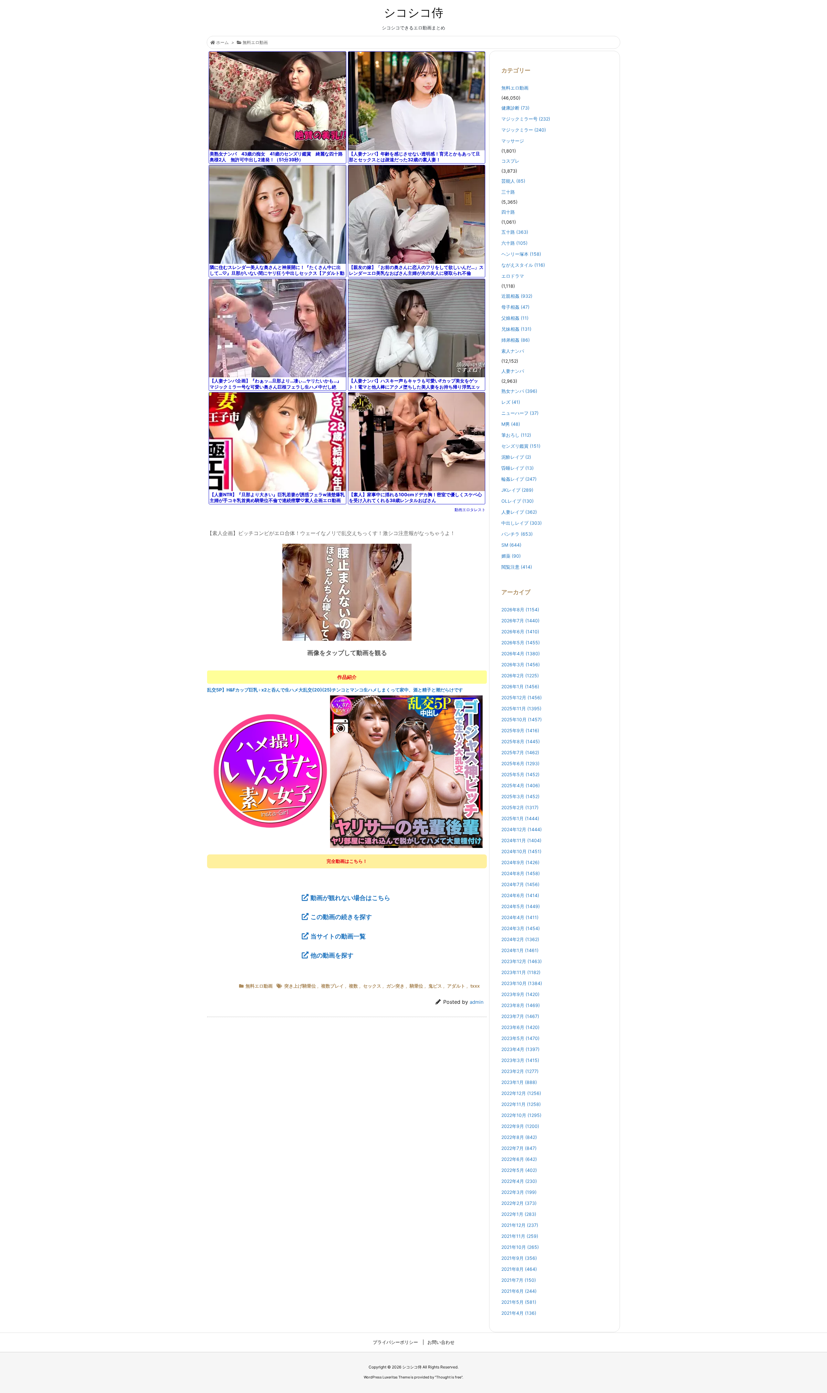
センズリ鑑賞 (520, 446)
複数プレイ (332, 986)
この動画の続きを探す (341, 917)
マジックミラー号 (525, 119)
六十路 (514, 243)
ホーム (222, 42)
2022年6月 (519, 1159)
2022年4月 (519, 1181)
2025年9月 (520, 730)
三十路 (508, 192)
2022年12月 (521, 1093)
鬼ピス (435, 986)
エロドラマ (512, 276)
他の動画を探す (331, 955)
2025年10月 (521, 719)
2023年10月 (521, 983)
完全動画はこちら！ (347, 861)
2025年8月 (520, 741)
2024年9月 (520, 862)
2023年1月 (519, 1082)
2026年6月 (520, 631)
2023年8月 (520, 1005)
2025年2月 (520, 807)
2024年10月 (521, 851)
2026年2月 (520, 675)
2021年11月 (519, 1236)
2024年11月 (521, 840)
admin (477, 1002)
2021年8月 (519, 1269)
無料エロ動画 (255, 42)
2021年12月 (519, 1225)
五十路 (514, 232)
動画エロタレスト (470, 509)
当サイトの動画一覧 (338, 936)
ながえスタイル (523, 265)
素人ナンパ (512, 351)
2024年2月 (520, 939)
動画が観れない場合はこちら (350, 898)
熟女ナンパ (519, 391)
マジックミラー (523, 130)
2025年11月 (521, 708)
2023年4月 (520, 1049)
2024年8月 (520, 873)
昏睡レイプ (517, 468)
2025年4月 (520, 785)
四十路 (508, 212)
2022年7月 (519, 1148)
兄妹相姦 (516, 329)
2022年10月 (521, 1115)
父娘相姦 (515, 318)
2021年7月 (518, 1280)
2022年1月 (518, 1214)
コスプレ (510, 161)
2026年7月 (520, 620)
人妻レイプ (519, 512)
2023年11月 (520, 972)
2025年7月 (520, 752)
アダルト (456, 986)
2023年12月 (521, 961)
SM (511, 545)
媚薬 (511, 556)
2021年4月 (518, 1313)
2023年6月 (520, 1027)
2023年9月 (520, 994)
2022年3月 (519, 1192)
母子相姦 (515, 307)
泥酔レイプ (516, 457)
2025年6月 (520, 763)
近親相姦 (516, 296)
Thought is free (448, 1377)
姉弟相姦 (515, 340)
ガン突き (395, 986)
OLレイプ (517, 501)
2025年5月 (520, 774)
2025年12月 (521, 697)
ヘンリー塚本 (521, 254)
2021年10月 (520, 1247)
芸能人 (513, 181)
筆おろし (516, 435)
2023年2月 (520, 1071)
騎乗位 (416, 986)
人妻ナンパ (512, 371)
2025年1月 (520, 818)
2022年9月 (520, 1126)
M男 (510, 424)
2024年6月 (520, 895)
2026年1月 (520, 686)
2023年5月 (520, 1038)
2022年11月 (521, 1104)
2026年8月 (520, 609)
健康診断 (515, 108)
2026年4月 (520, 653)
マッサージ (512, 141)
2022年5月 (519, 1170)
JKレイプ (517, 490)
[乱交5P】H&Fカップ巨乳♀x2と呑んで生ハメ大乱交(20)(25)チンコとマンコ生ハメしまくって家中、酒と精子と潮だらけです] (347, 771)
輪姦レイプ (519, 479)
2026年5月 (520, 642)
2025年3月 (520, 796)
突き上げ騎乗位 (300, 986)
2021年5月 (518, 1302)
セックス (372, 986)
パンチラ (517, 534)
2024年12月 (521, 829)
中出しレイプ (521, 523)
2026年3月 (520, 664)
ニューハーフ (520, 413)
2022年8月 (519, 1137)
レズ (510, 402)
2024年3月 (520, 928)
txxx (475, 986)
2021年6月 (519, 1291)
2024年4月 (520, 917)
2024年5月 (520, 906)
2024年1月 (520, 950)
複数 (353, 986)
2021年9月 (519, 1258)
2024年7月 (520, 884)
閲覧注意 (516, 567)
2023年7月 (520, 1016)
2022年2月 (519, 1203)
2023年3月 (520, 1060)
